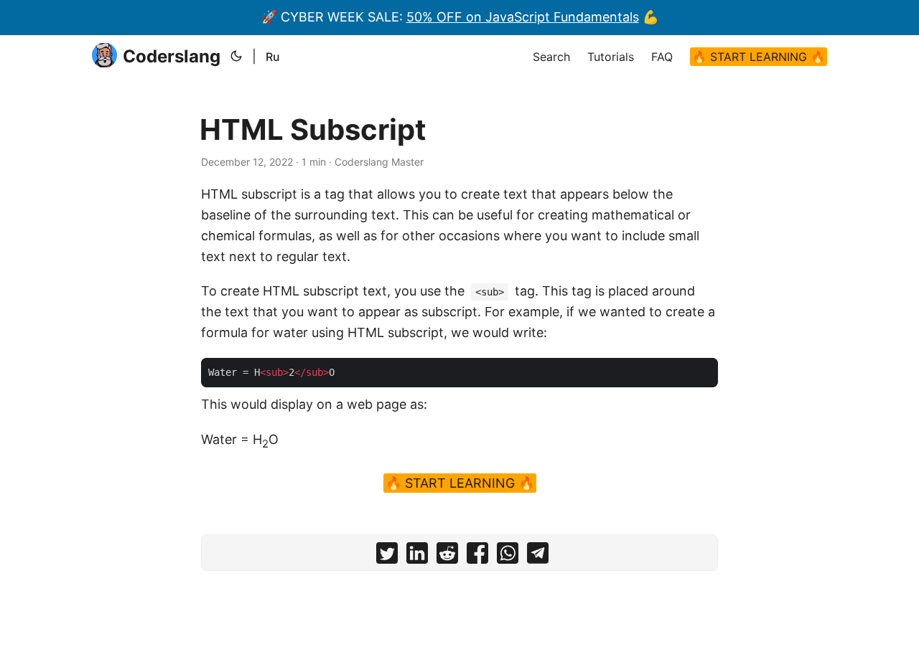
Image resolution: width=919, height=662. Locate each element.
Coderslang (171, 56)
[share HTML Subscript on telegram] (538, 556)
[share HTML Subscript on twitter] (387, 556)
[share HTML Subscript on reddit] (447, 556)
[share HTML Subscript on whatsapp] (507, 556)
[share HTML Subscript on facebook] (477, 556)
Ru (273, 56)
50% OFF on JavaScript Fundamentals (522, 16)
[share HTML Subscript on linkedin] (417, 556)
